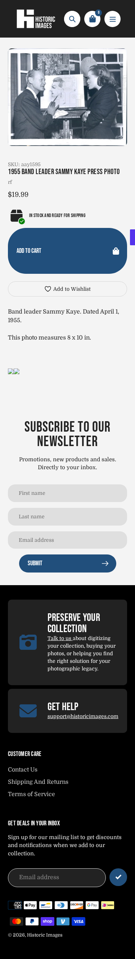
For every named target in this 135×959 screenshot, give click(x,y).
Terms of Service (31, 794)
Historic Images (45, 935)
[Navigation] (112, 19)
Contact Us (22, 769)
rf (10, 182)
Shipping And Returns (38, 782)
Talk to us (60, 638)
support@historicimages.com (83, 716)
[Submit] (118, 877)
